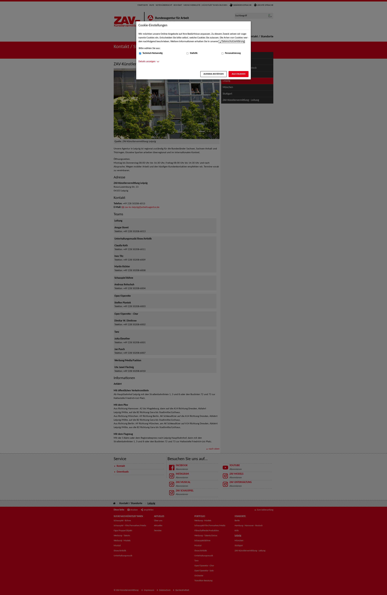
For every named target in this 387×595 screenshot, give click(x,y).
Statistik (193, 53)
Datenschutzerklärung (232, 41)
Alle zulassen (238, 74)
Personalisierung (233, 53)
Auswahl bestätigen (213, 74)
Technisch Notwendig (153, 53)
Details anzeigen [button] (146, 61)
